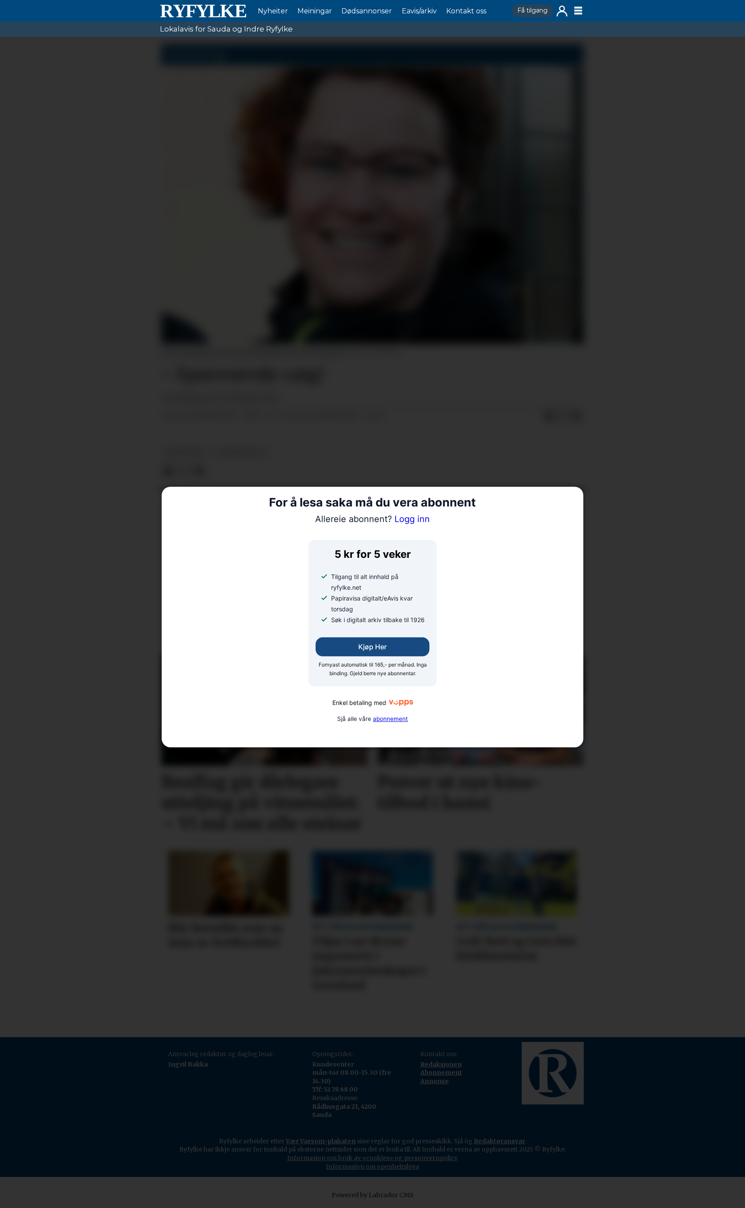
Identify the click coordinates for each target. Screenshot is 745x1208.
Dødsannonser (366, 11)
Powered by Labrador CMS (372, 1195)
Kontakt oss (466, 11)
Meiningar (314, 11)
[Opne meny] (578, 11)
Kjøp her (372, 647)
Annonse (434, 1081)
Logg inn (562, 11)
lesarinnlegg (241, 452)
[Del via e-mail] (576, 416)
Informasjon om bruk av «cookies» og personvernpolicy (372, 1158)
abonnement (390, 718)
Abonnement (441, 1072)
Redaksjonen (441, 1064)
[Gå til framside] (203, 11)
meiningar (185, 452)
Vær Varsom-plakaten (321, 1141)
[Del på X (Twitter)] (562, 416)
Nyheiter (273, 11)
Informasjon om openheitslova (372, 1166)
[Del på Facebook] (548, 416)
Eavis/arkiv (419, 11)
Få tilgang (532, 10)
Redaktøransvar (499, 1141)
